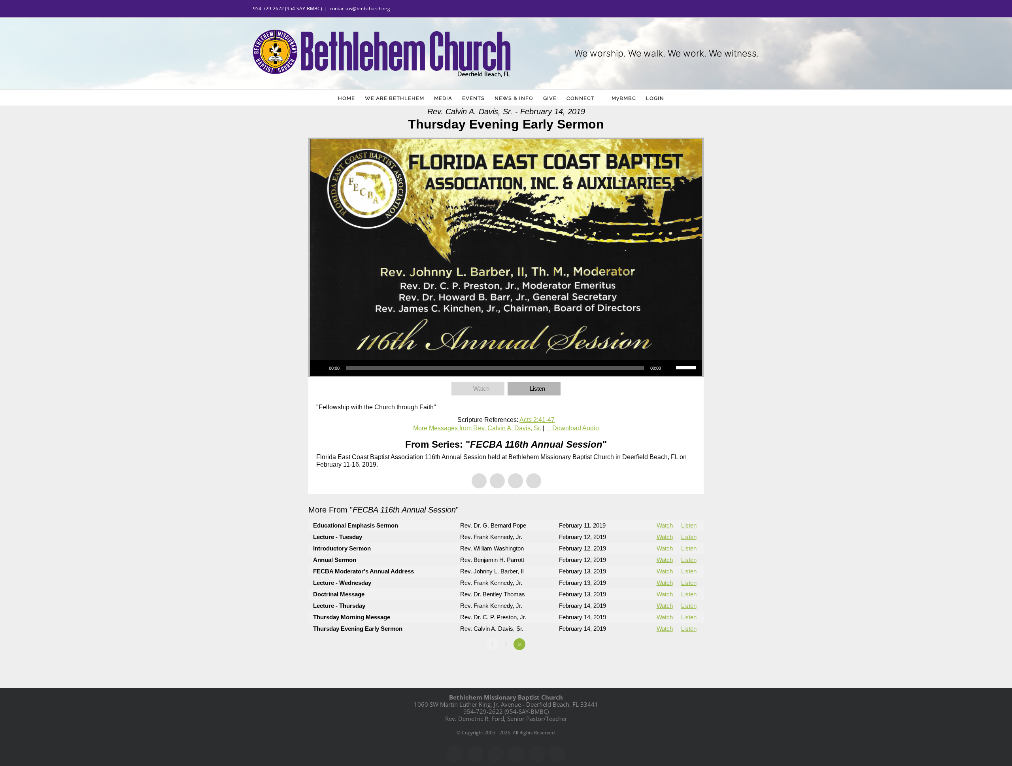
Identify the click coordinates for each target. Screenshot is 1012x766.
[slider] (687, 367)
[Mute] (670, 368)
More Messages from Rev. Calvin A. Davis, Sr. (477, 428)
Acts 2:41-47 (537, 419)
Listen (537, 388)
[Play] (320, 368)
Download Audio (575, 428)
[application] (506, 368)
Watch (481, 388)
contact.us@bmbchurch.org (360, 8)
